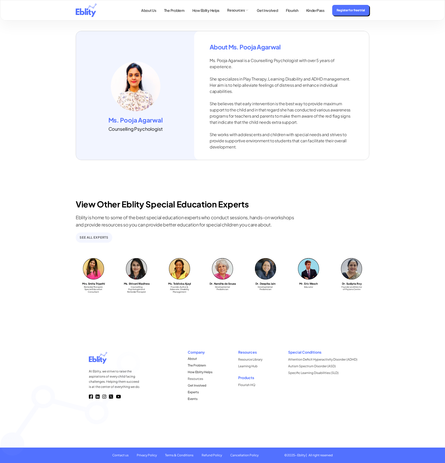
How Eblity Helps (206, 10)
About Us (148, 10)
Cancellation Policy (244, 455)
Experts (193, 392)
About (192, 359)
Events (193, 399)
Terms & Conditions (179, 455)
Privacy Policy (147, 455)
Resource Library (250, 359)
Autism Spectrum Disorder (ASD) (312, 366)
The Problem (174, 10)
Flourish (292, 10)
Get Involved (267, 10)
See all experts (94, 237)
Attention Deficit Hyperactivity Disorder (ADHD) (322, 359)
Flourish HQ (246, 385)
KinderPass (315, 10)
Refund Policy (212, 455)
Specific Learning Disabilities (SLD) (313, 373)
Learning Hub (248, 366)
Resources (195, 379)
